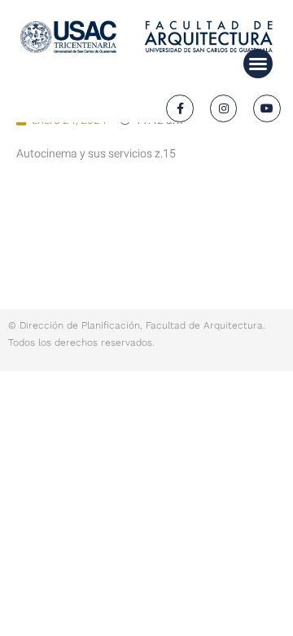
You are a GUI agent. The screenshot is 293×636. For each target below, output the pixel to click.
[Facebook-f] (180, 108)
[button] (258, 63)
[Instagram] (224, 108)
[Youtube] (267, 108)
